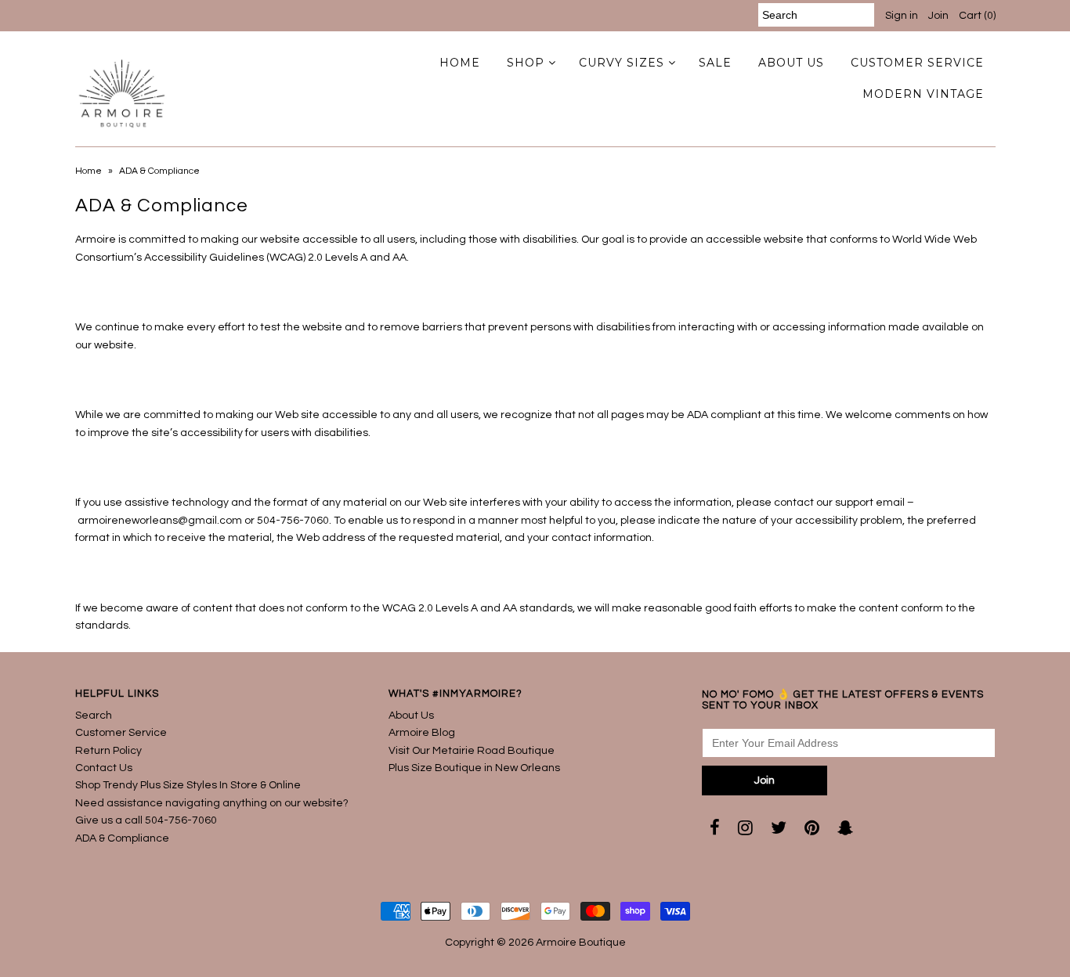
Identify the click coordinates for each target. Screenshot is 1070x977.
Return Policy (108, 750)
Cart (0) (977, 15)
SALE (715, 63)
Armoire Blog (422, 732)
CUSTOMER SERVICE (917, 63)
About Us (411, 715)
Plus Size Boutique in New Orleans (474, 767)
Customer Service (121, 732)
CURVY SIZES (621, 63)
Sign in (901, 15)
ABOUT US (791, 63)
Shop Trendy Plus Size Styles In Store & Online (188, 785)
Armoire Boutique (581, 942)
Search (93, 715)
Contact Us (103, 767)
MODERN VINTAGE (923, 94)
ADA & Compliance (122, 838)
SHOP (525, 63)
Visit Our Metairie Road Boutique (472, 750)
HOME (459, 63)
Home (88, 171)
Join (938, 15)
